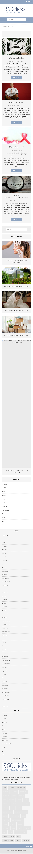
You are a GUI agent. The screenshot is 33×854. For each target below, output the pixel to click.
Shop (19, 828)
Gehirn (25, 800)
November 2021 (6, 663)
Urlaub (12, 836)
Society (3, 517)
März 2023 (4, 610)
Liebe (23, 816)
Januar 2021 (5, 688)
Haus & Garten (5, 510)
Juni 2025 (4, 542)
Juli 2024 (4, 556)
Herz (27, 804)
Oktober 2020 (5, 699)
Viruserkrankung (8, 840)
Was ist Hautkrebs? (16, 58)
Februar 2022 (5, 653)
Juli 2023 (4, 596)
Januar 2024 (5, 574)
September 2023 (6, 589)
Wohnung (26, 840)
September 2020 (6, 703)
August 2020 (5, 706)
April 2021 (4, 681)
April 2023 (4, 606)
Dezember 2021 (6, 660)
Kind (12, 808)
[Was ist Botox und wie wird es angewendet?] (16, 257)
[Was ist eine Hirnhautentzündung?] (16, 306)
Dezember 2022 (6, 621)
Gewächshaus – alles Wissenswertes (17, 286)
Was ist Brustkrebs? (16, 147)
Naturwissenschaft (6, 514)
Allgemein (4, 484)
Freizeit (3, 499)
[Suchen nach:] (16, 19)
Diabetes (5, 792)
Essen (14, 796)
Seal (13, 828)
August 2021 (5, 671)
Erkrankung (23, 792)
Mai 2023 (4, 603)
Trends (23, 832)
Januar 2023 (5, 617)
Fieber (4, 800)
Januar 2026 (5, 535)
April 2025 (4, 546)
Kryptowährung (14, 816)
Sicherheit (26, 828)
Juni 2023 (4, 599)
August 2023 (5, 592)
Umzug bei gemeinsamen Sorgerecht (17, 335)
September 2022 (6, 631)
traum (17, 832)
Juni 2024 (4, 560)
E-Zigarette (14, 792)
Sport (3, 521)
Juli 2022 (4, 638)
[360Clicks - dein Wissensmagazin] (16, 10)
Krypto (5, 816)
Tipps (10, 832)
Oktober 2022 (5, 628)
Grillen (14, 804)
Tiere (3, 525)
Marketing (6, 820)
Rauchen (20, 824)
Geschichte (4, 502)
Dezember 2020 (6, 692)
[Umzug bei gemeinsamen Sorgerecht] (16, 331)
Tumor (5, 836)
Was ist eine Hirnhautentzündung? (16, 310)
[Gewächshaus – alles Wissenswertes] (16, 283)
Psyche (5, 824)
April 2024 (4, 564)
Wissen (18, 840)
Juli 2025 (4, 539)
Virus (18, 836)
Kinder (18, 808)
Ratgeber (12, 824)
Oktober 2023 (5, 585)
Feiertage (21, 796)
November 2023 (6, 581)
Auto (4, 787)
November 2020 (6, 695)
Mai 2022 (4, 646)
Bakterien (11, 787)
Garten (19, 800)
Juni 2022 (4, 642)
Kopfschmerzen (7, 812)
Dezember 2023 (6, 578)
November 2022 (6, 624)
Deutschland (21, 787)
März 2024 (4, 567)
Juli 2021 (4, 674)
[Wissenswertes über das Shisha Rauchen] (17, 466)
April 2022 (4, 649)
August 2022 (5, 635)
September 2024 (6, 553)
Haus (21, 804)
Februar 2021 (5, 685)
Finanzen (4, 495)
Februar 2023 (5, 613)
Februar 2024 (5, 571)
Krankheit (17, 812)
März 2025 (4, 549)
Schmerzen (6, 828)
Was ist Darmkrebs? (16, 102)
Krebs (25, 812)
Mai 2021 (4, 678)
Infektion (5, 808)
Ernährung (4, 491)
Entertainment (5, 488)
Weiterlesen (16, 77)
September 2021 (6, 667)
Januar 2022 (5, 656)
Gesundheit (5, 506)
